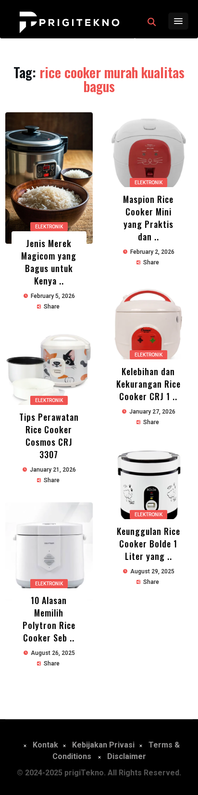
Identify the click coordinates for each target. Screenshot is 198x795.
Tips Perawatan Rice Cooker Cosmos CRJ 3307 (49, 436)
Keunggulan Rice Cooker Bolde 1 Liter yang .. (148, 543)
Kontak (45, 744)
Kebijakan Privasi (103, 744)
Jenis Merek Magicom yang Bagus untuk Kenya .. (48, 262)
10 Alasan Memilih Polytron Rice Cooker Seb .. (49, 619)
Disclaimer (126, 756)
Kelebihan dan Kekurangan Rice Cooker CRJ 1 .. (148, 384)
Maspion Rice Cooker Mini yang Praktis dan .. (148, 218)
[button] (152, 22)
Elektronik (49, 226)
